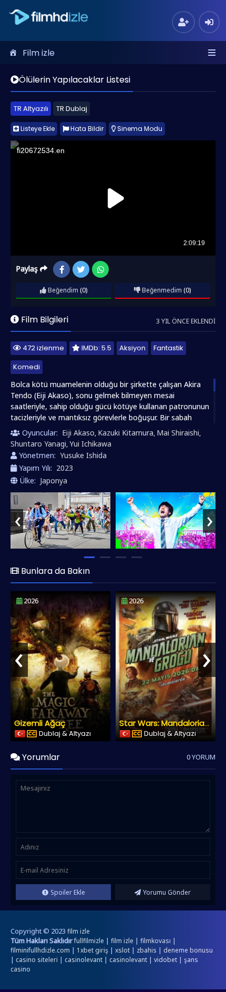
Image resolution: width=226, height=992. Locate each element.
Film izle (39, 53)
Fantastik (168, 348)
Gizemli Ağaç (39, 722)
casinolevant (83, 959)
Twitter (81, 269)
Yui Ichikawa (90, 444)
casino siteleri (37, 959)
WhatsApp (100, 269)
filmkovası (155, 940)
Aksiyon (132, 348)
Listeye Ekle (37, 128)
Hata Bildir (86, 128)
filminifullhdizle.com (40, 950)
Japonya (53, 480)
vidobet (165, 959)
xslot (122, 950)
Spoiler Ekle (67, 892)
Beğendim (62, 290)
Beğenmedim (161, 290)
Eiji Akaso (78, 433)
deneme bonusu (188, 950)
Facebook (61, 269)
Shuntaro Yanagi (38, 444)
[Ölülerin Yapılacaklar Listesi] (60, 520)
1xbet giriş (92, 950)
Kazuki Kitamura (125, 433)
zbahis (147, 950)
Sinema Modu (139, 128)
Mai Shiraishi (178, 433)
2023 (64, 468)
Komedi (26, 367)
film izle (78, 931)
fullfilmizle (89, 940)
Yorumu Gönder (167, 892)
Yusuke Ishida (83, 455)
